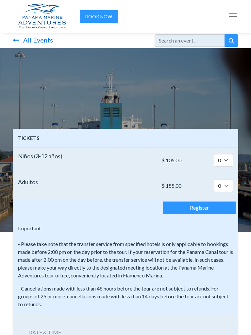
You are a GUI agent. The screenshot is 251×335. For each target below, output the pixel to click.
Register (199, 207)
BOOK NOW (98, 16)
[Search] (231, 40)
